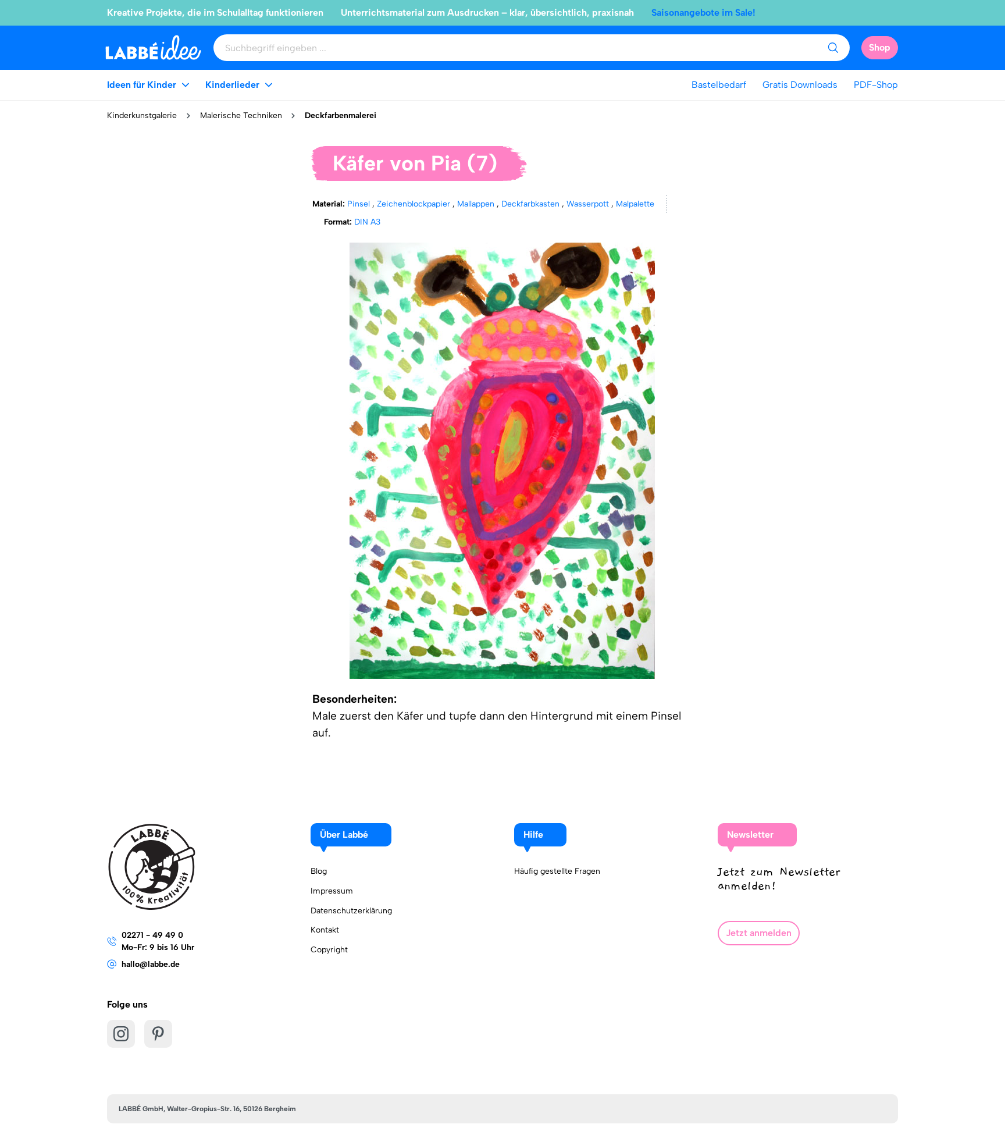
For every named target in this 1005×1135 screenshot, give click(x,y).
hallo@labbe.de (151, 964)
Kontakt (325, 930)
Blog (319, 871)
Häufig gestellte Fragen (557, 871)
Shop (879, 47)
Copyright (329, 950)
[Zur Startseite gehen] (153, 47)
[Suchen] (833, 47)
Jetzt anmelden (759, 932)
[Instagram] (121, 1034)
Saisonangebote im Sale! (703, 12)
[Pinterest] (158, 1034)
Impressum (332, 891)
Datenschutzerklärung (351, 911)
